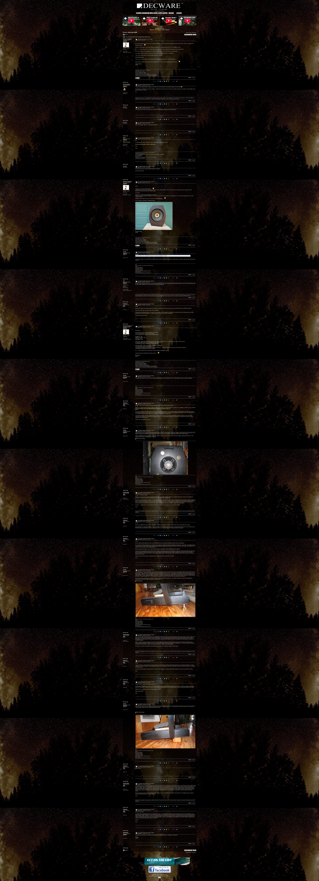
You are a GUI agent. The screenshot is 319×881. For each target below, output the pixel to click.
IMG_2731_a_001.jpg (140, 438)
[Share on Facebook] (160, 81)
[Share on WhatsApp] (166, 81)
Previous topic (188, 32)
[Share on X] (158, 81)
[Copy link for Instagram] (168, 81)
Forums (125, 32)
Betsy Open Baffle (132, 32)
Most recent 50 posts (159, 28)
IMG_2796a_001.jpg (140, 712)
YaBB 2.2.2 (164, 874)
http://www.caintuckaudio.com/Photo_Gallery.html (145, 144)
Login (162, 29)
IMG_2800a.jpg (139, 580)
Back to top (125, 82)
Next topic (194, 32)
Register (167, 29)
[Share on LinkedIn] (162, 81)
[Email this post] (164, 81)
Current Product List (139, 57)
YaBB (152, 875)
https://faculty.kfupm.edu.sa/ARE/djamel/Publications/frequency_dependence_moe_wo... (153, 408)
